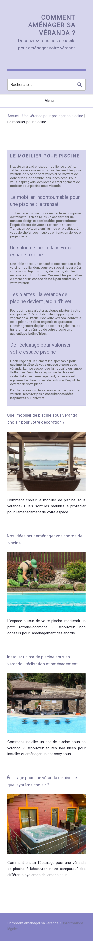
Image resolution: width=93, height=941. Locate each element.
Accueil (13, 116)
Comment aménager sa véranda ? (52, 25)
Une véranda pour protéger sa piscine (52, 116)
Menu (49, 101)
